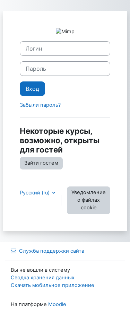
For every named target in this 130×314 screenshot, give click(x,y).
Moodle (57, 304)
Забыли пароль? (40, 105)
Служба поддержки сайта (51, 251)
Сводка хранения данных (43, 277)
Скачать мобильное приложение (52, 285)
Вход (32, 88)
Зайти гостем (41, 163)
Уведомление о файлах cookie (88, 200)
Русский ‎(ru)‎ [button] (35, 193)
